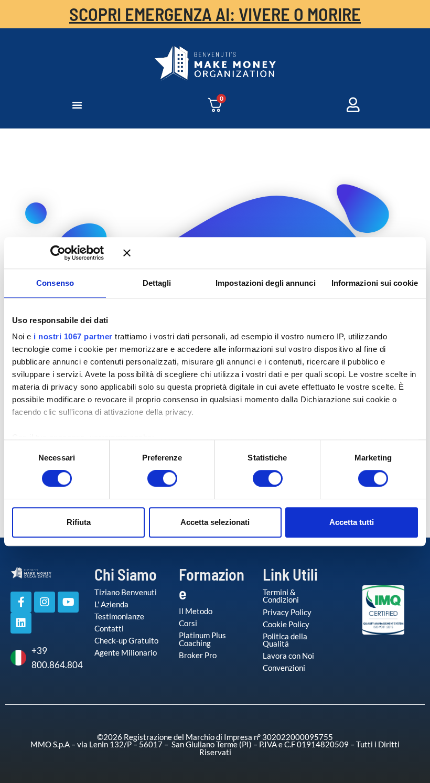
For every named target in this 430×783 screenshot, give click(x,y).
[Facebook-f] (20, 602)
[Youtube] (68, 602)
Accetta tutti (351, 522)
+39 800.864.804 (55, 658)
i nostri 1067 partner (73, 336)
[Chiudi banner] (270, 252)
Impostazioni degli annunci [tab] (266, 282)
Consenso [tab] (55, 282)
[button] (77, 105)
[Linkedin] (20, 623)
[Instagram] (44, 602)
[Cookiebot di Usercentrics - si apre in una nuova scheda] (73, 253)
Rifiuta (79, 522)
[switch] (151, 478)
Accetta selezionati (215, 522)
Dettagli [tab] (157, 282)
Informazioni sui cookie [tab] (374, 282)
